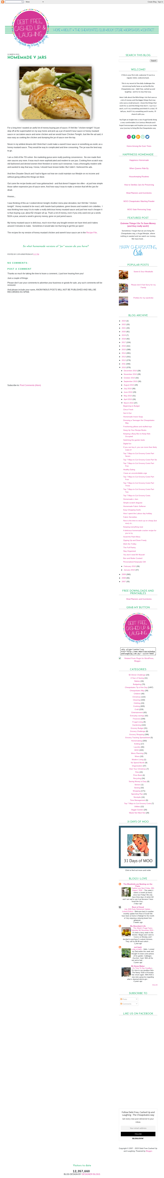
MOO (136, 750)
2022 (124, 324)
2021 (124, 328)
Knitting (137, 744)
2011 (124, 364)
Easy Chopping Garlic (132, 510)
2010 (124, 367)
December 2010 (130, 371)
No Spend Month (138, 763)
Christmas (136, 697)
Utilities (137, 806)
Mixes (137, 756)
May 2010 (128, 396)
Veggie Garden (137, 810)
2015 (124, 349)
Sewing (137, 788)
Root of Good (138, 907)
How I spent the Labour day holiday (137, 513)
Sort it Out (127, 413)
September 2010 (131, 381)
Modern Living (137, 760)
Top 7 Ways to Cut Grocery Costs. (137, 495)
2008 (124, 578)
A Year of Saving (137, 678)
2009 (124, 574)
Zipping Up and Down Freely (134, 540)
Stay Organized (129, 551)
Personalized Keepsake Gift (134, 562)
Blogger (149, 1151)
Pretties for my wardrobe (143, 298)
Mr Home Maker (138, 966)
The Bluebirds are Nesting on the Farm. (137, 885)
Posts (124, 999)
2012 (124, 360)
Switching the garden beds (134, 440)
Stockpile (137, 797)
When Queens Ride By (139, 168)
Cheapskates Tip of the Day (136, 687)
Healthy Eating (129, 470)
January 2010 (129, 570)
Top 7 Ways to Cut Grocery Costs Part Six (140, 460)
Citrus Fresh (128, 409)
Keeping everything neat (133, 527)
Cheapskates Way (137, 691)
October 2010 (129, 378)
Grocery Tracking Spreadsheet (137, 737)
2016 (124, 346)
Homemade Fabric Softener (134, 506)
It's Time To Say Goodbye (142, 968)
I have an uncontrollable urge (135, 473)
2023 (124, 321)
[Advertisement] (26, 366)
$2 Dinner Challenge (137, 675)
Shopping (136, 791)
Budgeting (137, 684)
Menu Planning (137, 753)
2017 (124, 342)
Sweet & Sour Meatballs (143, 272)
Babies (137, 681)
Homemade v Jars (130, 499)
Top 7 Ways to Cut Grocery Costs (137, 803)
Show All (154, 985)
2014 (124, 353)
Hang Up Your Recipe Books (134, 430)
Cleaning (136, 700)
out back (138, 947)
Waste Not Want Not (137, 813)
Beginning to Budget (131, 406)
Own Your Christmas (137, 769)
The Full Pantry (129, 547)
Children (137, 694)
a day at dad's (137, 949)
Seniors (138, 785)
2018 (124, 339)
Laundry (137, 747)
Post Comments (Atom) (30, 385)
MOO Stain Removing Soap (139, 209)
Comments (126, 1004)
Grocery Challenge (137, 731)
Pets (137, 772)
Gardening (136, 725)
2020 (124, 332)
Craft (137, 709)
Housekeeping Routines (139, 176)
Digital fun (127, 444)
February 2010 (130, 566)
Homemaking (136, 741)
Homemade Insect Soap (133, 417)
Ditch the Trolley (129, 544)
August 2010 (129, 385)
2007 (124, 581)
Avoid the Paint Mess (131, 537)
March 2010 (129, 403)
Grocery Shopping (136, 734)
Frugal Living (137, 722)
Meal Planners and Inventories (139, 193)
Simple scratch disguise (132, 503)
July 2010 (128, 389)
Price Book (137, 775)
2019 (124, 335)
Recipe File (91, 233)
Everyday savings (137, 716)
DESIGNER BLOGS (91, 1174)
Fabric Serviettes (130, 517)
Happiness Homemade (139, 160)
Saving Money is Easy (138, 781)
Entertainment (137, 712)
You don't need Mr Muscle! (134, 555)
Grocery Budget (137, 728)
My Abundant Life (138, 926)
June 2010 (128, 392)
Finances (136, 719)
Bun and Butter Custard (132, 558)
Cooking (136, 706)
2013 (124, 357)
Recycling (137, 778)
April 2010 (128, 399)
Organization (137, 766)
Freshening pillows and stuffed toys (137, 427)
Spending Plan (137, 794)
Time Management (137, 800)
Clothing (137, 703)
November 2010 (130, 374)
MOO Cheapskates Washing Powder (139, 201)
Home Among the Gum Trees (139, 146)
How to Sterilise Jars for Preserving (139, 185)
